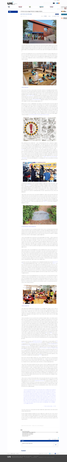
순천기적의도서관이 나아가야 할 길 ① (27, 433)
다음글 (58, 16)
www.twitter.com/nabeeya (50, 457)
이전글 (54, 16)
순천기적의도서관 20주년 (25, 431)
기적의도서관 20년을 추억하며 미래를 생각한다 (29, 432)
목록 (55, 16)
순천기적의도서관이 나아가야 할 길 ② (27, 434)
